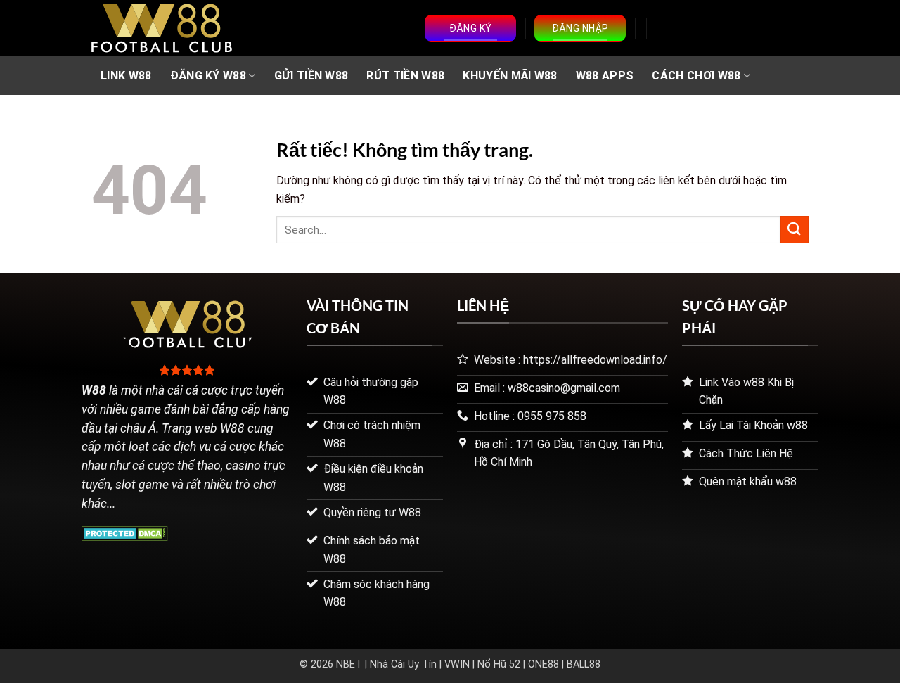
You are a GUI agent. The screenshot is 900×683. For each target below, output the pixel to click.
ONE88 (543, 664)
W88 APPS (605, 75)
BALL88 (583, 664)
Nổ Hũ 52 (498, 664)
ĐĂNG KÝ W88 (208, 75)
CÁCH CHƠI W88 (696, 75)
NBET (349, 664)
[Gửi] (794, 229)
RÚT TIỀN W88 (405, 75)
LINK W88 (126, 75)
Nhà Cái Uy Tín (403, 664)
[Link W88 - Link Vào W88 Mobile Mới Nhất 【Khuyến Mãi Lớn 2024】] (161, 28)
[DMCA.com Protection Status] (125, 532)
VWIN (457, 664)
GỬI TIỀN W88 (311, 75)
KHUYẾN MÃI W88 (510, 75)
